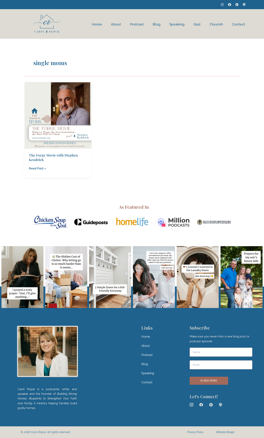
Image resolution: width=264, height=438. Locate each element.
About (116, 24)
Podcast (137, 24)
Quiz (197, 24)
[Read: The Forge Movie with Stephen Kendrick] (58, 115)
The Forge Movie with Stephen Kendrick (53, 157)
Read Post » (37, 168)
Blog (156, 24)
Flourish (216, 24)
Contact (238, 24)
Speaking (176, 24)
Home (97, 24)
